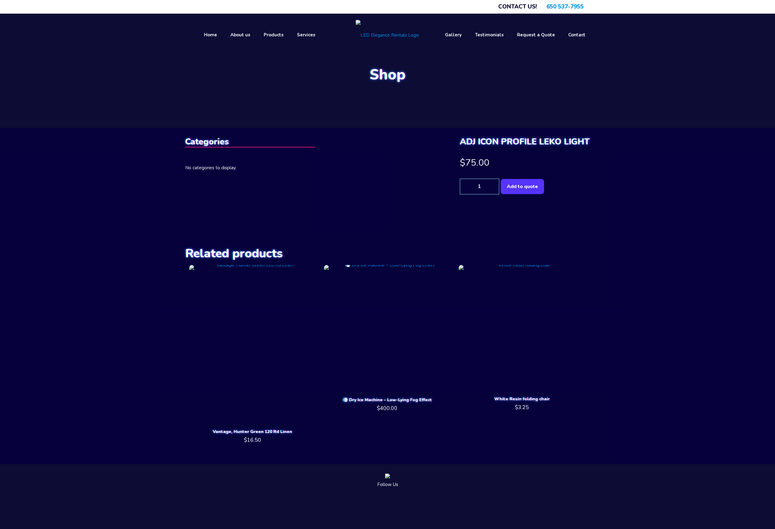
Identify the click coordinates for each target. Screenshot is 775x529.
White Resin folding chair (522, 399)
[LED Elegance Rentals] (387, 35)
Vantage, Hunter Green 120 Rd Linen (252, 432)
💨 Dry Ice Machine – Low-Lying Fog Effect (387, 400)
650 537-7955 (565, 7)
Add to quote (522, 186)
